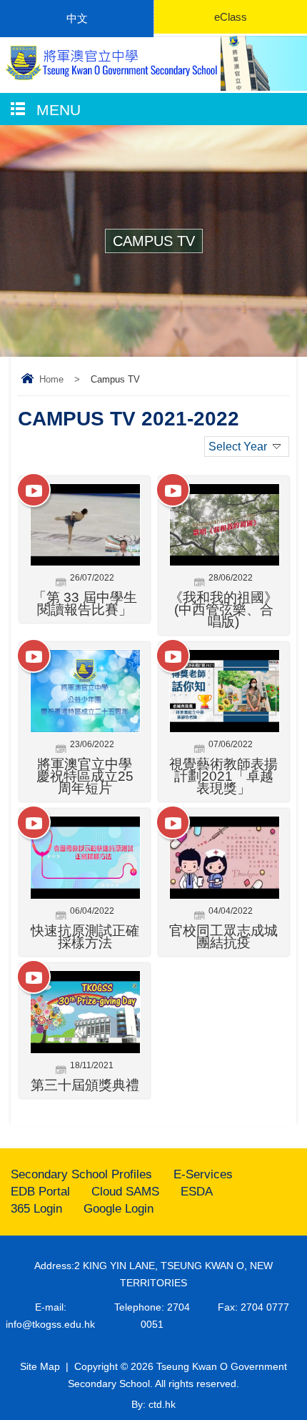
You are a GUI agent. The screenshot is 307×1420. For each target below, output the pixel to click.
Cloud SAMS (125, 1191)
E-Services (203, 1174)
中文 (77, 18)
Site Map (40, 1366)
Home (51, 379)
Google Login (119, 1209)
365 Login (36, 1209)
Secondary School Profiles (81, 1174)
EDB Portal (40, 1191)
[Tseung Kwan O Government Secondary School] (110, 63)
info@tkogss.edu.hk (50, 1324)
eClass (230, 17)
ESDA (197, 1191)
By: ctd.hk (153, 1404)
